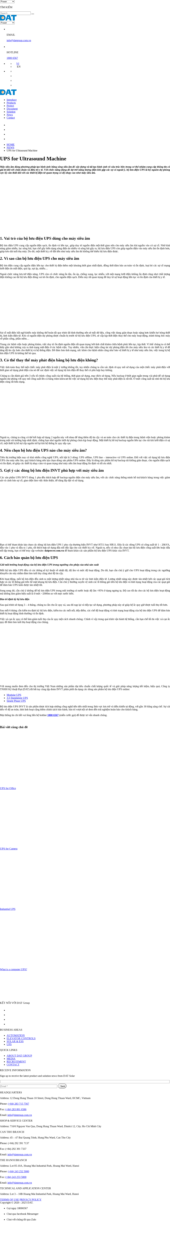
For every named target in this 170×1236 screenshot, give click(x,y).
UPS (9, 1044)
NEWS (10, 147)
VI (17, 63)
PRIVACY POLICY (31, 1199)
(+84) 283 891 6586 (15, 1109)
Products (11, 102)
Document (12, 108)
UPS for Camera (8, 848)
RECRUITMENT (16, 1061)
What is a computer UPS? (13, 969)
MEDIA (11, 1058)
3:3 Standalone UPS (17, 697)
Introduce (12, 99)
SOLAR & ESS (15, 1041)
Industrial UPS (7, 909)
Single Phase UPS (16, 700)
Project (10, 105)
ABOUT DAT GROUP (19, 1055)
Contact (11, 117)
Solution (11, 111)
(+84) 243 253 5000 (15, 1177)
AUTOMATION (16, 1035)
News (10, 114)
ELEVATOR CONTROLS (21, 1038)
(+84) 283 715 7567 (18, 1103)
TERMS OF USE (9, 1199)
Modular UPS (14, 694)
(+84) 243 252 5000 (18, 1171)
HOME (11, 144)
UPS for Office (8, 788)
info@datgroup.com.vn (19, 40)
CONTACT (13, 1064)
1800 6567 (12, 58)
